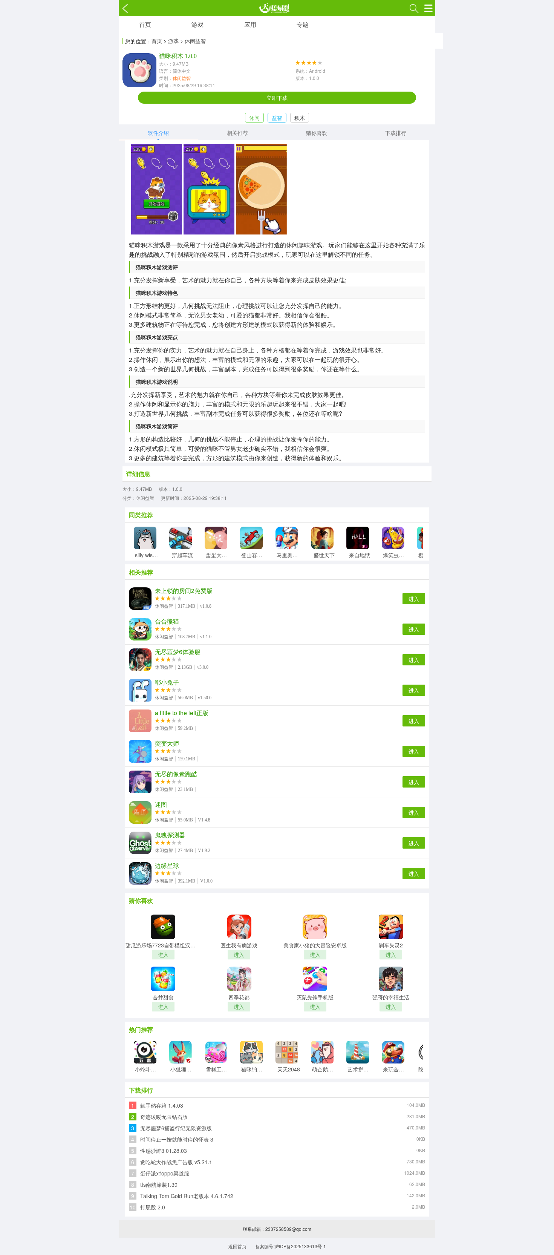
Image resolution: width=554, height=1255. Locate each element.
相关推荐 (237, 132)
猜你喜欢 (316, 132)
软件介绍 (158, 132)
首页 (145, 24)
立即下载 (277, 97)
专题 (303, 24)
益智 (277, 117)
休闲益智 (182, 78)
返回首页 (237, 1246)
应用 (250, 24)
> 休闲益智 (193, 40)
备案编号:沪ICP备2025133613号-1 (290, 1246)
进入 (414, 598)
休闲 (254, 117)
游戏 (197, 24)
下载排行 (395, 132)
